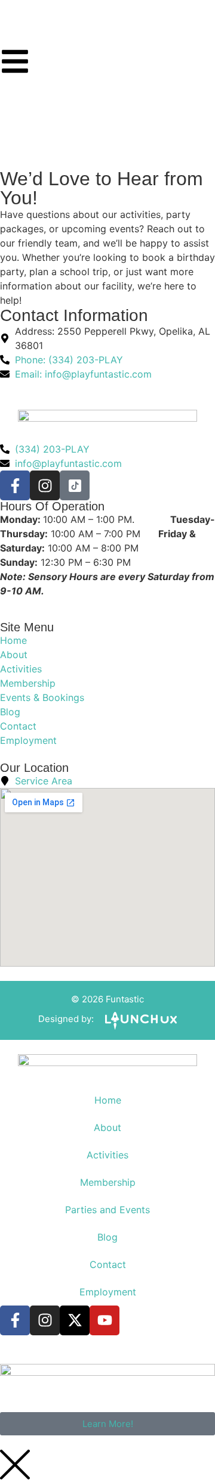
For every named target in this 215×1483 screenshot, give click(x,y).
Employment (107, 1292)
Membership (108, 1182)
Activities (107, 1155)
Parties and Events (107, 1210)
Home (107, 1100)
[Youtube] (104, 1320)
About (107, 1127)
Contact (108, 1264)
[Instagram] (45, 485)
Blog (107, 1237)
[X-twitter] (75, 1320)
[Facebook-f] (15, 485)
